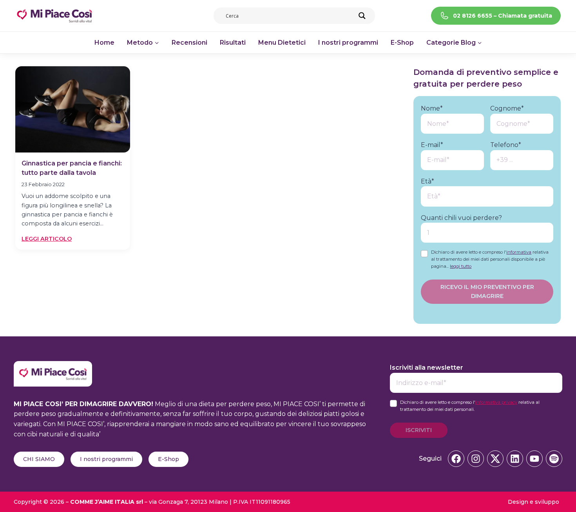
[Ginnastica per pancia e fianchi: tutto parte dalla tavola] (72, 109)
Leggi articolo (47, 239)
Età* (427, 181)
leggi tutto (460, 266)
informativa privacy (496, 402)
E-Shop (402, 42)
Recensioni (189, 42)
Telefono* (505, 145)
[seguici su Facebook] (456, 458)
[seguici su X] (495, 458)
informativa (518, 252)
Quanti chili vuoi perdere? (461, 218)
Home (104, 42)
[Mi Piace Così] (53, 366)
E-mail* (432, 145)
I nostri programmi (348, 42)
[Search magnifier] (362, 15)
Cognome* (507, 108)
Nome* (432, 108)
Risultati (233, 42)
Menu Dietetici (282, 42)
